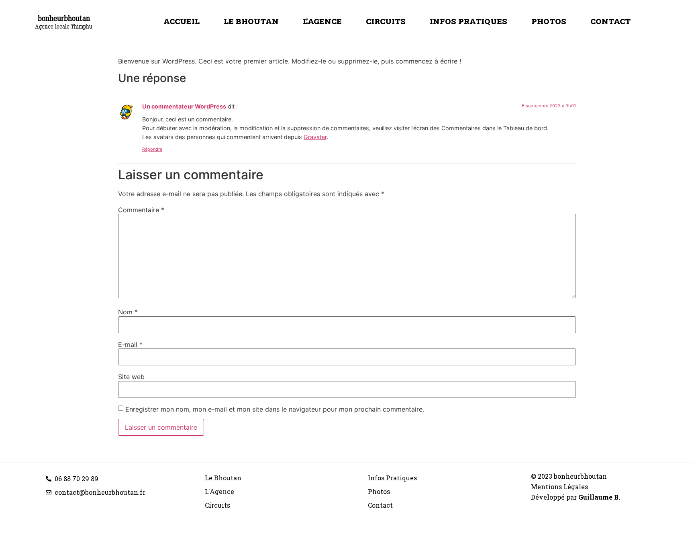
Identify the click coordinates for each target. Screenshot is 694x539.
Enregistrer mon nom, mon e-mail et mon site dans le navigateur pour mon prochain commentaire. (274, 409)
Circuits (386, 21)
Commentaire (141, 210)
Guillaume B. (599, 497)
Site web (131, 376)
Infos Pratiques (468, 21)
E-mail (130, 344)
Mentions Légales (559, 486)
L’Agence (322, 21)
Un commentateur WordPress (184, 106)
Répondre (152, 149)
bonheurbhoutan (64, 18)
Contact (610, 21)
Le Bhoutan (251, 21)
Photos (548, 21)
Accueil (181, 21)
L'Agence (219, 491)
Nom (128, 312)
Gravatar (315, 136)
